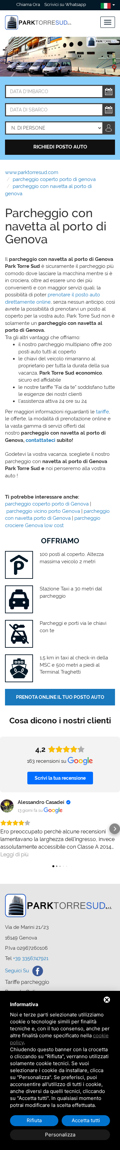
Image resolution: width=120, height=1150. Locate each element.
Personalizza (60, 1134)
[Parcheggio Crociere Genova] (38, 18)
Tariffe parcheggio (27, 982)
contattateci (40, 440)
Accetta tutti (86, 1120)
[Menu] (107, 22)
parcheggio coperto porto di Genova (47, 504)
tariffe (102, 412)
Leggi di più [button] (14, 854)
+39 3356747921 (30, 958)
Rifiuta (34, 1120)
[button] (5, 828)
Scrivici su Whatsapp (65, 4)
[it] (106, 5)
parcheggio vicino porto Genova (43, 511)
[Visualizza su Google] (7, 806)
